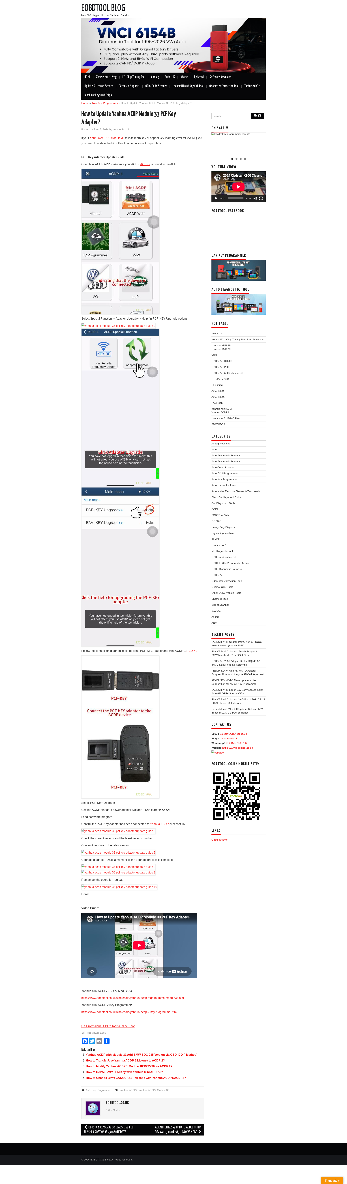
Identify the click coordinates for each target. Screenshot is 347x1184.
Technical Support (129, 86)
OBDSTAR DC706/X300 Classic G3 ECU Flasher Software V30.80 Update (109, 1130)
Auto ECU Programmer (224, 473)
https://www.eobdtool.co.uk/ (238, 747)
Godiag (155, 77)
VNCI (214, 355)
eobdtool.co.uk (121, 129)
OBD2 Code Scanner (156, 86)
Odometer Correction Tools (226, 580)
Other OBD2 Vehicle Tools (226, 592)
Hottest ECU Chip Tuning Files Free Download (237, 339)
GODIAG (216, 521)
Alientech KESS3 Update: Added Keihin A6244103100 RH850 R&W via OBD (178, 1130)
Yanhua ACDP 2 (252, 86)
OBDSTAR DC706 (221, 361)
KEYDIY (215, 539)
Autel (214, 449)
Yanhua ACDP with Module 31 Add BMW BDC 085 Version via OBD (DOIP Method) (141, 1054)
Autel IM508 (218, 396)
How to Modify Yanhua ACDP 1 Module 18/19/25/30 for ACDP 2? (129, 1066)
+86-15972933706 (236, 743)
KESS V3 (216, 333)
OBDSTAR (217, 574)
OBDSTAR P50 (220, 367)
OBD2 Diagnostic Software (226, 568)
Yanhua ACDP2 (128, 1090)
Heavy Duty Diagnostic (224, 527)
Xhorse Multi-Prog (106, 77)
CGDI (214, 509)
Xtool (214, 622)
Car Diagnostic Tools (223, 503)
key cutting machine (222, 533)
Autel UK (170, 77)
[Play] (216, 198)
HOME (87, 77)
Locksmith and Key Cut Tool (188, 86)
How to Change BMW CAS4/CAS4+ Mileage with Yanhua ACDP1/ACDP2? (136, 1077)
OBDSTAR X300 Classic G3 (227, 373)
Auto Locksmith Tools (223, 485)
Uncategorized (219, 598)
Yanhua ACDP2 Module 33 (154, 1090)
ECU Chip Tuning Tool (133, 77)
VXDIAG (216, 610)
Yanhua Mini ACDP (222, 408)
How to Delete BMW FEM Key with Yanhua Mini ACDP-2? (124, 1072)
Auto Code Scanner (222, 467)
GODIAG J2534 (220, 378)
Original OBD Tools (222, 586)
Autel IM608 (218, 390)
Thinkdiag (217, 384)
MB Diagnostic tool (222, 551)
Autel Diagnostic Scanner (225, 455)
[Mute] (255, 198)
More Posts (113, 1110)
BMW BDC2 (218, 424)
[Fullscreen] (261, 198)
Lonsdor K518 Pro (221, 345)
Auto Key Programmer (104, 103)
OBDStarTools (219, 839)
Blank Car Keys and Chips (98, 95)
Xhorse (184, 77)
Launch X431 (219, 545)
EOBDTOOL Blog (103, 8)
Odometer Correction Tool (224, 86)
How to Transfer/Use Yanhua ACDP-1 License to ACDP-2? (125, 1060)
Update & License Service (98, 86)
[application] (238, 186)
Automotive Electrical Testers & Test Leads (235, 491)
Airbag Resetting (220, 443)
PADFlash (217, 402)
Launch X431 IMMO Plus (225, 418)
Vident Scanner (220, 604)
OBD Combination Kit (223, 557)
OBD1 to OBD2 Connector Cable (230, 563)
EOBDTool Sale (220, 515)
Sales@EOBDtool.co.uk (233, 733)
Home (85, 103)
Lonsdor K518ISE (221, 349)
